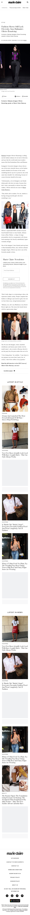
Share (5, 96)
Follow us (18, 96)
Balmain (3, 155)
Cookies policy (15, 881)
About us (15, 885)
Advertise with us (15, 873)
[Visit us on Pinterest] (22, 895)
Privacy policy (15, 877)
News (25, 40)
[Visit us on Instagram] (12, 895)
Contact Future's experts (15, 862)
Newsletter (26, 96)
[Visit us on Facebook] (17, 895)
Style (3, 22)
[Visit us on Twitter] (7, 895)
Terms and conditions (15, 869)
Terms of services (19, 283)
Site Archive (15, 858)
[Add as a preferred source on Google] (15, 900)
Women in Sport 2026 (15, 7)
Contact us (15, 865)
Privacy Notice (20, 284)
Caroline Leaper (7, 40)
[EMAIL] (14, 371)
